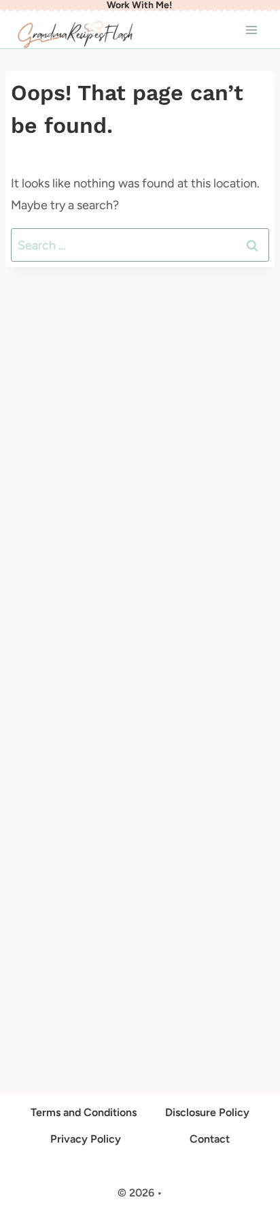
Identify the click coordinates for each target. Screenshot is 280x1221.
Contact (210, 1138)
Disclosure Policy (207, 1112)
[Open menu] (251, 29)
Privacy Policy (85, 1138)
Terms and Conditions (84, 1112)
